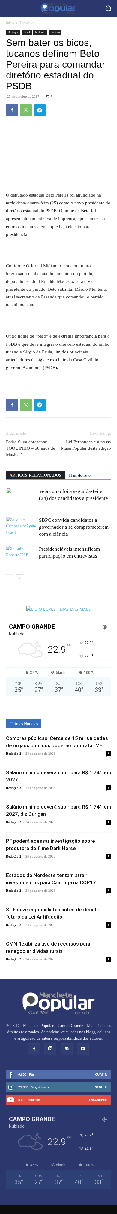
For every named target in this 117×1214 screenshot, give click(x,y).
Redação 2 (13, 753)
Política (55, 32)
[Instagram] (50, 1049)
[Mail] (67, 1049)
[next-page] (19, 578)
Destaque (26, 23)
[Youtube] (83, 1049)
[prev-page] (10, 578)
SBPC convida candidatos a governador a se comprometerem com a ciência (74, 527)
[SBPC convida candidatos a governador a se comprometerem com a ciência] (21, 526)
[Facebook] (12, 110)
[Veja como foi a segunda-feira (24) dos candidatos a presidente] (21, 496)
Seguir (101, 1087)
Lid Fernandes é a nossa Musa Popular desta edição (86, 445)
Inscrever (98, 1099)
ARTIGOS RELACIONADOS (36, 475)
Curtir (101, 1074)
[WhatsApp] (26, 110)
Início (10, 23)
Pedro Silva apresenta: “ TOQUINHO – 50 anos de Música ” (30, 448)
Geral (27, 32)
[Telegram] (40, 110)
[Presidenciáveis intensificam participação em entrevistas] (21, 553)
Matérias (40, 32)
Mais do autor (80, 475)
